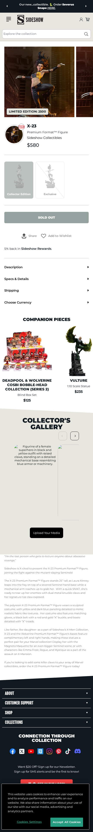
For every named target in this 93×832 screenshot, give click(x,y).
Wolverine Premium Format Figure (44, 633)
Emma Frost (31, 649)
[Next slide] (86, 6)
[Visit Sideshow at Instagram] (49, 751)
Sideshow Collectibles (44, 138)
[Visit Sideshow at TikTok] (68, 751)
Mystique (60, 649)
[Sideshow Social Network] (40, 751)
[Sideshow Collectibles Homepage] (30, 20)
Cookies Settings (29, 822)
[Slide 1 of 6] (39, 82)
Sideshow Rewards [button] (36, 249)
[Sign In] (81, 19)
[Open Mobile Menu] (8, 19)
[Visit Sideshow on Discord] (77, 751)
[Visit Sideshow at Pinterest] (59, 751)
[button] (56, 236)
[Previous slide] (7, 6)
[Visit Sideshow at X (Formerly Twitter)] (22, 751)
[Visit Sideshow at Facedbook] (13, 751)
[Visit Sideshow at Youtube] (31, 751)
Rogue (44, 649)
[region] (45, 806)
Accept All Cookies (67, 822)
